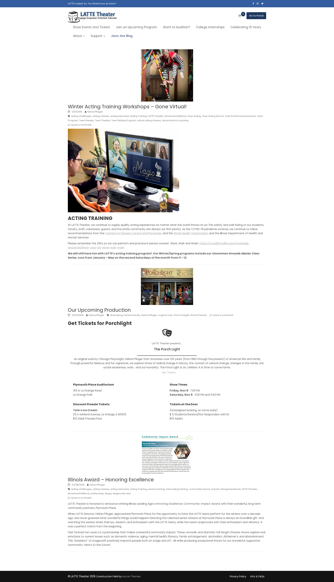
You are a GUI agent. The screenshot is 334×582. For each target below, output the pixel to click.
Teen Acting (194, 116)
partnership (97, 493)
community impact (199, 489)
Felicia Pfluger (95, 111)
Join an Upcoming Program (136, 27)
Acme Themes (131, 576)
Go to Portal (256, 15)
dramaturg (116, 315)
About (77, 36)
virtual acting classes (149, 120)
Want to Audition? (176, 27)
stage (108, 493)
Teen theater (86, 120)
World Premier (198, 315)
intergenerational (230, 489)
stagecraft (119, 493)
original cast (165, 315)
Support (96, 36)
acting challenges (81, 116)
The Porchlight (181, 315)
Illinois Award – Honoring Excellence (111, 479)
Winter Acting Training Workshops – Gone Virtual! (127, 106)
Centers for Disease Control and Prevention (133, 233)
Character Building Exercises (100, 3)
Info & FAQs (257, 576)
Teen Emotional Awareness (240, 116)
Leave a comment (81, 124)
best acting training (177, 489)
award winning (156, 489)
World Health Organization (191, 233)
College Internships (210, 27)
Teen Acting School (213, 116)
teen (128, 493)
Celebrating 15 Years (245, 27)
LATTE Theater (156, 116)
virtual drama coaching (175, 120)
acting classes (101, 116)
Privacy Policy (238, 576)
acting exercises (119, 116)
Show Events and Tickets (91, 27)
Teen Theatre (102, 120)
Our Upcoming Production (99, 310)
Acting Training (138, 116)
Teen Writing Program (123, 120)
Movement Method (175, 116)
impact (215, 489)
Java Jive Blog (122, 36)
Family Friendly (132, 315)
